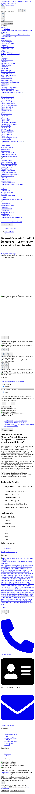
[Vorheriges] (2, 337)
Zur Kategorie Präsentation (9, 156)
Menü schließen (8, 23)
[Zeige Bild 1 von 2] (1, 340)
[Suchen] (20, 10)
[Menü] (2, 7)
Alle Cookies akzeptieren (17, 790)
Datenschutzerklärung (10, 734)
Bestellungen (4, 32)
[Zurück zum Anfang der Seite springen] (2, 782)
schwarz (7, 394)
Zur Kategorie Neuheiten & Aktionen (12, 184)
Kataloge (7, 739)
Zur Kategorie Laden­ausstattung (10, 54)
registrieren (7, 29)
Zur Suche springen (23, 1)
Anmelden (4, 27)
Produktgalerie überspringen (9, 552)
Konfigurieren (5, 790)
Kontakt (3, 38)
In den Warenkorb (6, 407)
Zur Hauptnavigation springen (16, 2)
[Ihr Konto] (2, 19)
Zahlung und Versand (10, 738)
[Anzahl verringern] (4, 403)
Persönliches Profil (12, 30)
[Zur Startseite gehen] (7, 5)
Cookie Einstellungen (10, 741)
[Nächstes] (7, 337)
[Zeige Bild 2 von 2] (3, 340)
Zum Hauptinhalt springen (9, 1)
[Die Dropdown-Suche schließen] (24, 10)
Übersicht (4, 30)
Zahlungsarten (28, 30)
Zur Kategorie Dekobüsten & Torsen (12, 141)
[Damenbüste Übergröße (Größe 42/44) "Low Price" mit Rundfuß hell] (17, 256)
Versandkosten (5, 772)
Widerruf (7, 745)
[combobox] (9, 11)
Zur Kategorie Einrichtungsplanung (11, 217)
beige (6, 392)
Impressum (7, 754)
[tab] (19, 423)
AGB (6, 736)
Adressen (21, 30)
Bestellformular (9, 743)
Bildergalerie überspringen (8, 254)
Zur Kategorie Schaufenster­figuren (11, 92)
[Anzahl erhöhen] (13, 403)
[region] (17, 315)
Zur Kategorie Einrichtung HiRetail (11, 199)
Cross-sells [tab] (7, 548)
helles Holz (8, 386)
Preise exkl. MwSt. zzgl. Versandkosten (12, 381)
